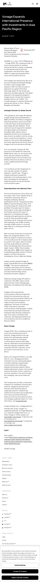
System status (6, 471)
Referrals (4, 482)
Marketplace (5, 461)
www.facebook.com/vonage (13, 421)
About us (4, 494)
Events (4, 501)
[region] (20, 564)
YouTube (6, 524)
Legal (3, 537)
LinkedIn (6, 517)
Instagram (7, 527)
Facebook (7, 514)
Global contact (6, 485)
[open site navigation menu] (37, 4)
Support (4, 478)
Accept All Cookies (20, 571)
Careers (4, 504)
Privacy (4, 540)
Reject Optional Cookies (20, 577)
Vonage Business (21, 401)
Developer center (7, 465)
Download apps (6, 475)
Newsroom (5, 498)
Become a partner (7, 468)
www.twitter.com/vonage (12, 417)
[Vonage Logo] (7, 4)
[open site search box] (33, 4)
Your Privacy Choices (8, 543)
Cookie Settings (20, 565)
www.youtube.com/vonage (13, 425)
